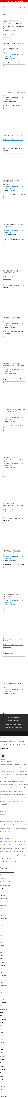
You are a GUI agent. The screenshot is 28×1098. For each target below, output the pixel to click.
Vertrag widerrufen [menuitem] (4, 901)
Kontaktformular (13, 717)
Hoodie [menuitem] (1, 1012)
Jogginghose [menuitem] (3, 1019)
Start (4, 12)
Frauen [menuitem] (1, 938)
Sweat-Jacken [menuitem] (3, 1009)
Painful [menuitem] (1, 972)
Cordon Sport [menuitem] (3, 918)
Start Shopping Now (5, 885)
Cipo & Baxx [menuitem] (3, 915)
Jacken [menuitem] (2, 1005)
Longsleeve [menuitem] (3, 1002)
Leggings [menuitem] (2, 1079)
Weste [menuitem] (1, 1029)
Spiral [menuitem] (1, 982)
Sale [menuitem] (1, 1089)
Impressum (18, 727)
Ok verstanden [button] (4, 748)
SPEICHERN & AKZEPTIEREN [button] (8, 861)
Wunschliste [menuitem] (3, 1096)
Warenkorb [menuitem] (2, 895)
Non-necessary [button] (4, 834)
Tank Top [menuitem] (2, 999)
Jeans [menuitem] (1, 1022)
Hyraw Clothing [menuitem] (3, 922)
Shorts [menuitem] (1, 1026)
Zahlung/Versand (13, 720)
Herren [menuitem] (1, 948)
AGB (19, 724)
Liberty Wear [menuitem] (3, 965)
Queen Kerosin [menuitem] (3, 975)
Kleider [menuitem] (1, 1062)
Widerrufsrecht (11, 724)
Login (1, 888)
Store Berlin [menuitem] (3, 1093)
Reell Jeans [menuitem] (3, 979)
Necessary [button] (2, 808)
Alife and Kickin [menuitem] (3, 969)
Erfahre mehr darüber (5, 752)
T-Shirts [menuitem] (2, 945)
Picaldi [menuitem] (1, 928)
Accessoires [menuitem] (3, 1086)
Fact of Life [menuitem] (2, 925)
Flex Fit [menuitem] (2, 962)
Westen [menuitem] (2, 1066)
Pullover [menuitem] (2, 1015)
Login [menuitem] (1, 891)
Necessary (4, 811)
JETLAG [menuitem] (2, 958)
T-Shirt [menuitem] (1, 995)
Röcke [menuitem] (1, 1072)
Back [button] (1, 912)
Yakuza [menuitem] (2, 932)
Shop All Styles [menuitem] (3, 905)
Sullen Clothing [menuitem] (3, 985)
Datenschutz (8, 727)
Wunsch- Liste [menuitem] (3, 898)
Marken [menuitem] (2, 908)
